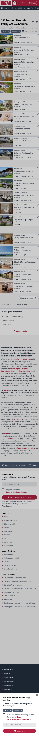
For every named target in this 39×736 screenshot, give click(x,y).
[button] (37, 695)
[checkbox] (19, 717)
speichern (21, 731)
